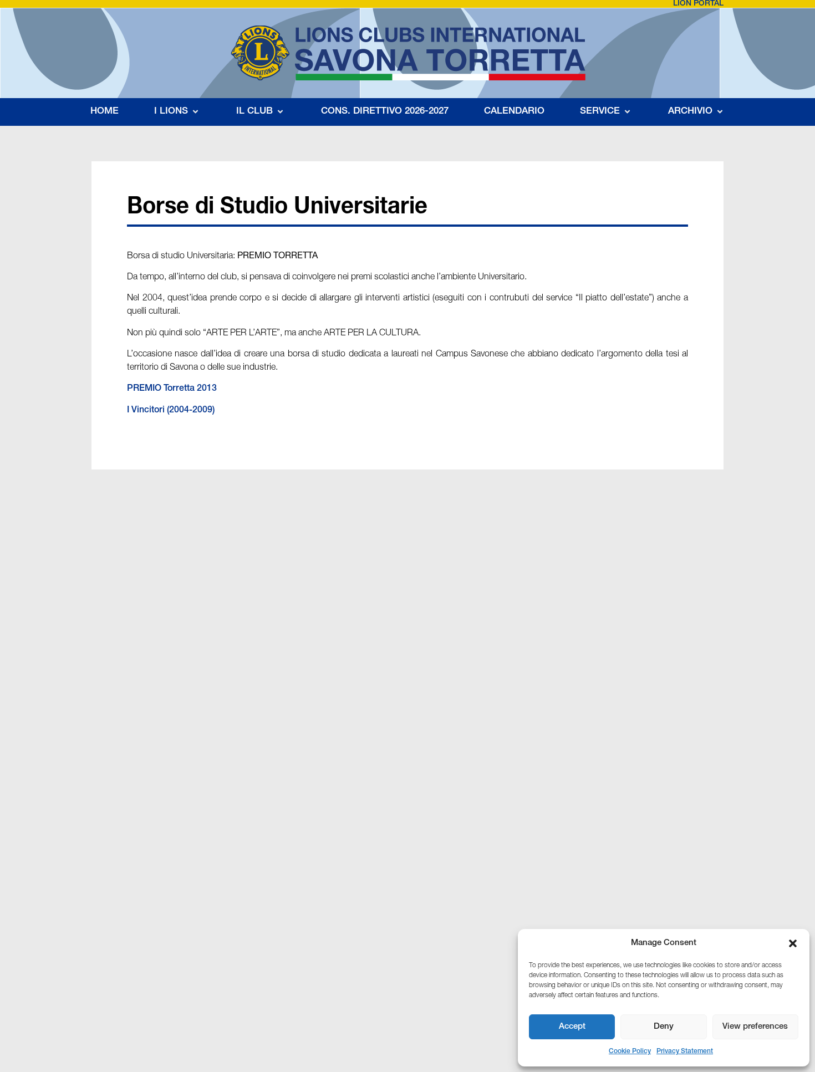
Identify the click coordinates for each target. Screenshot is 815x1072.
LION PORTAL (698, 4)
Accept (572, 1027)
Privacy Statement (684, 1051)
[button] (792, 943)
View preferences (755, 1027)
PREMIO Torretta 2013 (172, 389)
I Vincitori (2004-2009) (171, 410)
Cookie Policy (630, 1051)
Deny (664, 1027)
